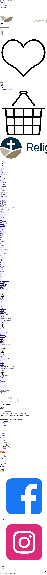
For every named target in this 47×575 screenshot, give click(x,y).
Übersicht (1, 89)
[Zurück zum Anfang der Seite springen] (1, 572)
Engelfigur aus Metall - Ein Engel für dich (5, 291)
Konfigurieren (8, 573)
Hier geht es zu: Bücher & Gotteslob (4, 358)
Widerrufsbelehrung (4, 434)
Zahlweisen (3, 432)
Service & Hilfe (2, 437)
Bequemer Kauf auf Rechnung (3, 7)
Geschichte (3, 427)
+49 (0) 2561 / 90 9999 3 (11, 419)
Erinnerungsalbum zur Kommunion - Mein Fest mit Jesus (7, 368)
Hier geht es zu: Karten (3, 301)
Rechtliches (1, 430)
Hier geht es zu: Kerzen (3, 330)
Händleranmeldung (4, 566)
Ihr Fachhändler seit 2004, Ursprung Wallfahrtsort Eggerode (7, 5)
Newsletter (3, 426)
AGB (18, 415)
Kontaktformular (6, 421)
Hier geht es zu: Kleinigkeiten (3, 223)
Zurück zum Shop (2, 407)
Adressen (8, 89)
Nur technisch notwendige (3, 573)
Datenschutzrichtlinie (17, 413)
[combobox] (3, 27)
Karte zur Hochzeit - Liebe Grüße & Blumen (5, 320)
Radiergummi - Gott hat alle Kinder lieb (5, 209)
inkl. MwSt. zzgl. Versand (3, 253)
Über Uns (1, 423)
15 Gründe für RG (4, 425)
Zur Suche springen (9, 0)
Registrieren (2, 88)
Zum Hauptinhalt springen (3, 0)
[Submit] (0, 412)
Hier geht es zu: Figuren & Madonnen (4, 281)
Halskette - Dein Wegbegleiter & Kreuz (4, 390)
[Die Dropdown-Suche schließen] (8, 27)
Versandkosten (3, 440)
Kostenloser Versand (2, 2)
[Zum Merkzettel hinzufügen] (1, 208)
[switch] (44, 572)
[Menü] (45, 567)
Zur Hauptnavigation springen (14, 0)
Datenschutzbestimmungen (7, 415)
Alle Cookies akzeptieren (13, 573)
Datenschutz (3, 435)
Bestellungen (10, 89)
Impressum (3, 433)
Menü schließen (3, 86)
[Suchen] (7, 27)
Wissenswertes (3, 428)
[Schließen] (0, 574)
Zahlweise (3, 568)
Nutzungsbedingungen (23, 413)
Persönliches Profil (5, 89)
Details (1, 211)
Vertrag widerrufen (2, 422)
